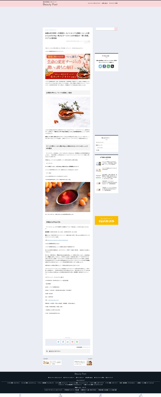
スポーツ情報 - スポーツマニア (97, 382)
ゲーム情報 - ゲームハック (62, 382)
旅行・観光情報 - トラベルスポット (127, 382)
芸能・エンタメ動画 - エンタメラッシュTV (94, 384)
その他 (97, 150)
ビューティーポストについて (94, 3)
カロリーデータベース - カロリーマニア (53, 389)
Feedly (108, 68)
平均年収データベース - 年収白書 (72, 389)
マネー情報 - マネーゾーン (112, 382)
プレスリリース (86, 347)
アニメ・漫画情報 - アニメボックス (46, 382)
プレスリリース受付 (113, 3)
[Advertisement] (80, 16)
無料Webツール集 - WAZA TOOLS (89, 389)
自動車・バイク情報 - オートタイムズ (146, 382)
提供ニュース (99, 145)
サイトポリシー (80, 377)
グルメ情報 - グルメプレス (13, 382)
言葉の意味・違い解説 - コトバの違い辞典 (108, 389)
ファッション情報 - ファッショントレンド (79, 382)
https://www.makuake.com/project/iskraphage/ (58, 240)
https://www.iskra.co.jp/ (53, 300)
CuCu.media (100, 147)
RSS (112, 68)
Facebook (104, 68)
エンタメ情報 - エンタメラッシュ (29, 382)
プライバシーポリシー (69, 377)
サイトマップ (110, 377)
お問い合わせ (105, 3)
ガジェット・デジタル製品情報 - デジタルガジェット (70, 384)
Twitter (100, 68)
